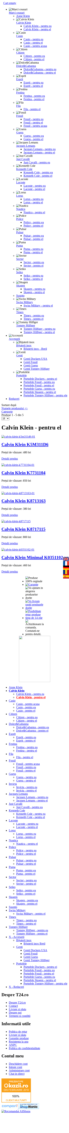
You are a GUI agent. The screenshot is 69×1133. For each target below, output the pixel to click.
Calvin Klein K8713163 (23, 500)
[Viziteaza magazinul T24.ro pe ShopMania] (28, 1108)
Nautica (20, 209)
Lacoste (20, 182)
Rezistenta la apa (18, 1041)
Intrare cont (15, 1067)
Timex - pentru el (33, 318)
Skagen (20, 285)
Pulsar (19, 232)
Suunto (20, 295)
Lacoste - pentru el (34, 189)
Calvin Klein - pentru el (37, 29)
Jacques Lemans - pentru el (39, 152)
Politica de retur (18, 1031)
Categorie (7, 411)
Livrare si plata (17, 1009)
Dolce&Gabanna (26, 65)
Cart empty (9, 3)
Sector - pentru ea (34, 262)
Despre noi (15, 1012)
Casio (19, 36)
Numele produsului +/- (14, 408)
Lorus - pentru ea (33, 199)
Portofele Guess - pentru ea (39, 388)
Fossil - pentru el (33, 122)
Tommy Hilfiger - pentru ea (39, 328)
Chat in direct (16, 1073)
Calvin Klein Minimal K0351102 (32, 557)
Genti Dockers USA (35, 358)
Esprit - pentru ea (33, 82)
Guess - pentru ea (34, 135)
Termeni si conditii (19, 1015)
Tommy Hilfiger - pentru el (39, 332)
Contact (13, 1005)
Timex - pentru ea (34, 315)
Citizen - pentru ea (34, 56)
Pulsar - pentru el (33, 239)
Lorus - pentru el (33, 202)
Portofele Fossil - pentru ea (39, 382)
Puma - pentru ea (33, 249)
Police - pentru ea (34, 222)
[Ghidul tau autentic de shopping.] (9, 1108)
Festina (20, 92)
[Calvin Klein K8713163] (18, 493)
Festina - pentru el (34, 99)
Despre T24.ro (17, 1002)
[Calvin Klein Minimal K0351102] (17, 549)
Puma (19, 245)
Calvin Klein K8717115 (23, 529)
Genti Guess (31, 365)
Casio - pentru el (33, 42)
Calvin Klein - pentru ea (38, 26)
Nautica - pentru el (34, 212)
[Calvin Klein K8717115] (16, 521)
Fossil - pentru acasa (35, 125)
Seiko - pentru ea (33, 275)
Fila (18, 105)
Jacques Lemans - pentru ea (40, 149)
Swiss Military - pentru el (38, 305)
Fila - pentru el (32, 109)
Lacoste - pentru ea (35, 185)
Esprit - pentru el (33, 85)
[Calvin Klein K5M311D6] (18, 436)
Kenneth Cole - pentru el (38, 175)
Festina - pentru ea (34, 95)
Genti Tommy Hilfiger (36, 368)
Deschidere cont (18, 1063)
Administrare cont (19, 1070)
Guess (19, 132)
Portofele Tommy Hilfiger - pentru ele (45, 395)
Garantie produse (19, 1038)
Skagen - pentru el (34, 292)
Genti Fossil (31, 362)
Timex (20, 312)
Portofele (21, 375)
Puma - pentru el (33, 252)
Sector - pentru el (33, 265)
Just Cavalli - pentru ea (37, 162)
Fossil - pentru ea (33, 119)
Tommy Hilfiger (25, 325)
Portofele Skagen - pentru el (40, 392)
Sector (20, 259)
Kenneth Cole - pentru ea (38, 172)
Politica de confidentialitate (24, 1048)
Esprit (19, 79)
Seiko (19, 272)
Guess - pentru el (33, 139)
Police (19, 219)
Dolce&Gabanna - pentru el (40, 72)
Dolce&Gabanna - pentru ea (40, 69)
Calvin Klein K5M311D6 (24, 444)
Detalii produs (9, 458)
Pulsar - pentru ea (34, 235)
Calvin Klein (23, 22)
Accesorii (14, 338)
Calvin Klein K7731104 (23, 472)
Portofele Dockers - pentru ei (40, 378)
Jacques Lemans (25, 145)
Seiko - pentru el (33, 278)
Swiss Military (24, 302)
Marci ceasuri (16, 12)
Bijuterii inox (23, 345)
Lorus (19, 195)
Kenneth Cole (24, 169)
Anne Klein (23, 16)
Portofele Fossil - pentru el (39, 385)
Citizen (20, 52)
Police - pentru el (33, 225)
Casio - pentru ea (33, 39)
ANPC (13, 1044)
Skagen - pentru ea (34, 288)
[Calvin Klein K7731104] (17, 464)
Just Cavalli (23, 159)
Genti (19, 355)
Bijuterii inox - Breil (35, 348)
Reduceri (14, 398)
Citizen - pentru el (34, 59)
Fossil (19, 115)
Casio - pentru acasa (35, 46)
